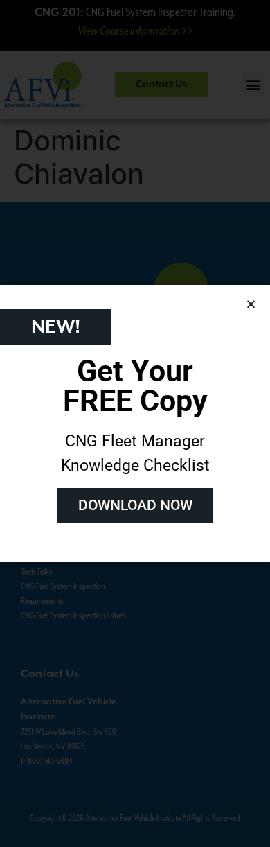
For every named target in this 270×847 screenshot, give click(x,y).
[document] (135, 423)
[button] (251, 304)
